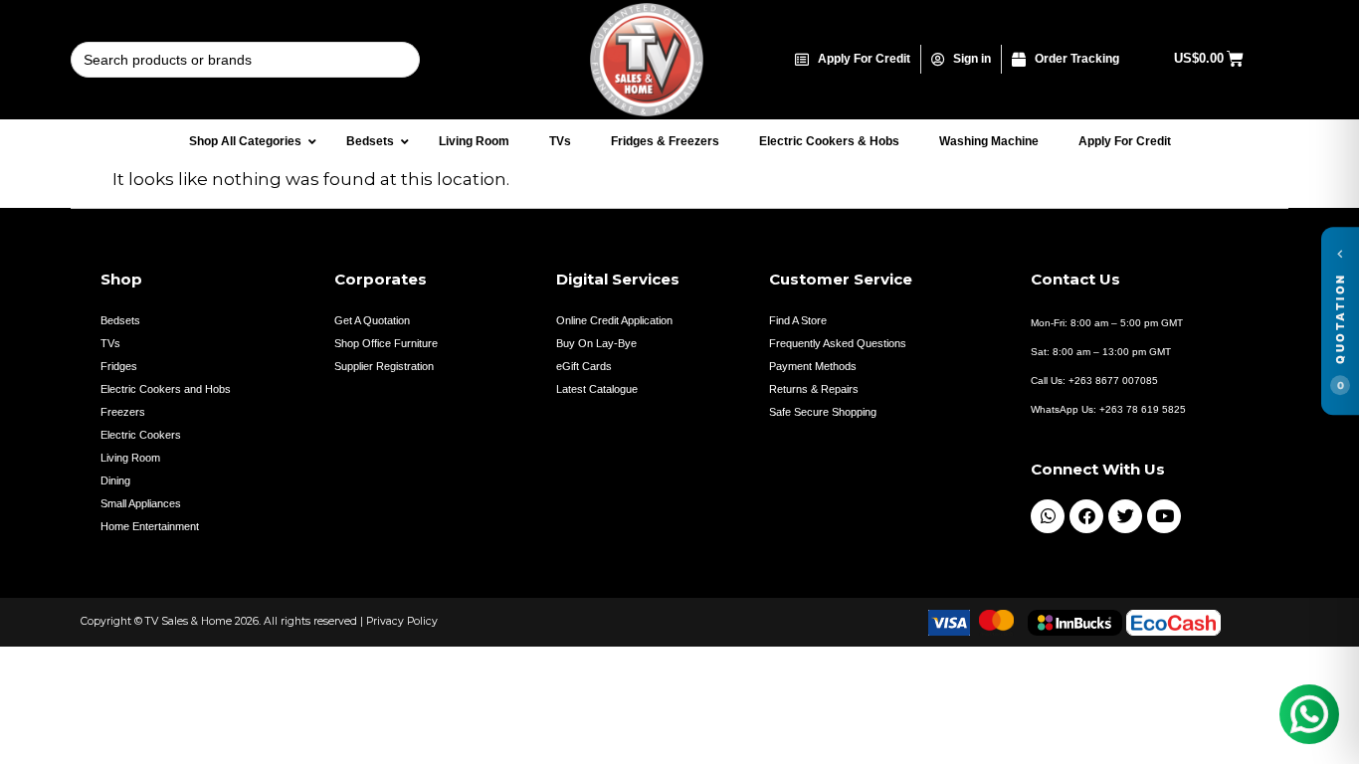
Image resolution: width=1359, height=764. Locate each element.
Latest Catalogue (597, 389)
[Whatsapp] (1048, 516)
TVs (110, 343)
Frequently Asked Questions (837, 343)
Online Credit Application (614, 320)
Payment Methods (813, 366)
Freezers (122, 412)
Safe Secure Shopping (822, 412)
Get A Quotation (372, 320)
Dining (115, 480)
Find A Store (798, 320)
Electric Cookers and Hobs (165, 389)
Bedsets (120, 320)
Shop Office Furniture (386, 343)
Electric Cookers (140, 435)
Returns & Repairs (814, 389)
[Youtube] (1164, 516)
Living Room (130, 458)
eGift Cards (584, 366)
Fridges (118, 366)
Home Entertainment (149, 526)
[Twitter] (1125, 516)
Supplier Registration (384, 366)
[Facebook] (1086, 516)
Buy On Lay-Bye (596, 343)
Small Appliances (140, 503)
